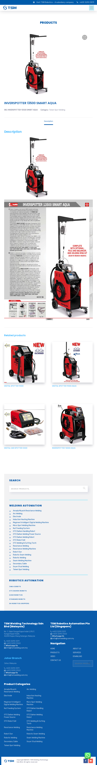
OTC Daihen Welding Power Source (27, 534)
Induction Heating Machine (24, 519)
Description (48, 121)
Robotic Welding (19, 558)
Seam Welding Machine (22, 561)
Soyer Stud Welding (21, 566)
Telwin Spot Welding (57, 110)
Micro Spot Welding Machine (24, 525)
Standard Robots (17, 599)
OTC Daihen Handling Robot (24, 531)
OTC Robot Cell (19, 540)
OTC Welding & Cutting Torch (24, 543)
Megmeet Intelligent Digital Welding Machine (31, 522)
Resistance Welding (21, 546)
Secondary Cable (20, 564)
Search (84, 488)
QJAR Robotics (16, 595)
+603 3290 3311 (87, 2)
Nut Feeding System (21, 528)
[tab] (48, 121)
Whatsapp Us (12, 646)
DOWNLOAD (77, 656)
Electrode (17, 516)
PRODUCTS (54, 652)
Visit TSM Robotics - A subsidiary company (55, 2)
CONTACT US (55, 660)
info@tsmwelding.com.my (17, 648)
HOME (52, 649)
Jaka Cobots (15, 586)
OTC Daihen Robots (18, 591)
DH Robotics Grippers (19, 603)
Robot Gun (17, 552)
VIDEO (52, 656)
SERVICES (77, 652)
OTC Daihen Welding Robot (23, 537)
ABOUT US (77, 649)
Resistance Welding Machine (24, 549)
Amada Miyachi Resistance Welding (27, 511)
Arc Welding (17, 514)
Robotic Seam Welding (22, 555)
